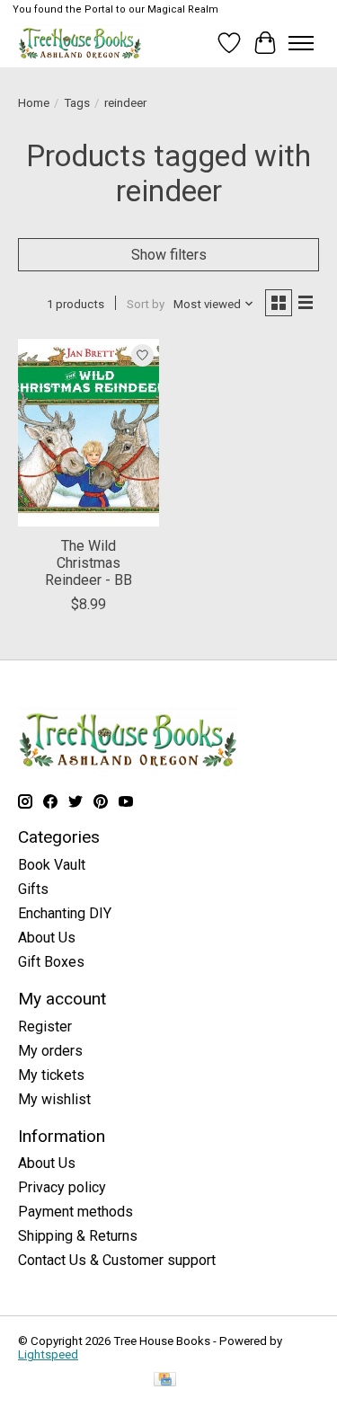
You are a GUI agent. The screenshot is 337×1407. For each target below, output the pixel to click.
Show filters (169, 254)
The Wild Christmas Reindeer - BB (88, 562)
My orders (50, 1050)
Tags (77, 103)
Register (45, 1026)
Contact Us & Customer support (117, 1260)
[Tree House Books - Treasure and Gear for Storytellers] (80, 42)
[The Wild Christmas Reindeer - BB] (88, 432)
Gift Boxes (51, 961)
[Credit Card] (165, 1380)
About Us (46, 937)
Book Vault (51, 864)
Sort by (145, 304)
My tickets (51, 1075)
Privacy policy (62, 1187)
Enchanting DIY (64, 913)
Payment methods (75, 1211)
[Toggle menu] (301, 43)
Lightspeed (48, 1354)
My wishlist (54, 1099)
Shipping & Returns (77, 1235)
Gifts (33, 889)
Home (33, 103)
